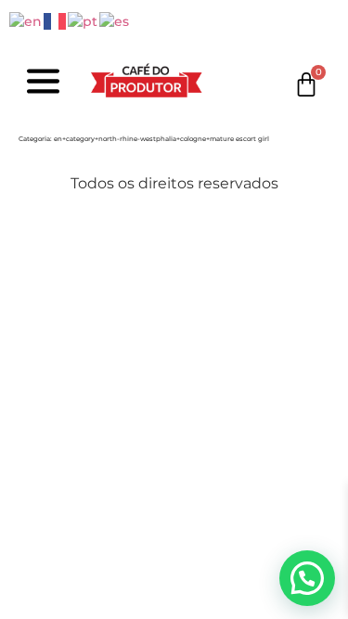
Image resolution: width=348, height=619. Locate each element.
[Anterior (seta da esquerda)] (18, 265)
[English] (26, 20)
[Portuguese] (83, 20)
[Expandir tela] (59, 228)
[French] (56, 20)
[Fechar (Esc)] (141, 228)
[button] (307, 578)
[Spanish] (115, 20)
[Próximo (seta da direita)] (59, 265)
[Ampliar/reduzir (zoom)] (18, 228)
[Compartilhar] (100, 228)
